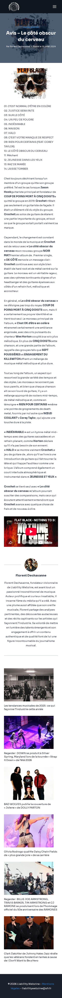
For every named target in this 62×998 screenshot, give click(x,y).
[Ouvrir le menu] (54, 6)
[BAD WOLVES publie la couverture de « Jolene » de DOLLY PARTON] (31, 783)
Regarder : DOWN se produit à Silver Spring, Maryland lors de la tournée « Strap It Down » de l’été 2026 (30, 757)
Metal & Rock (31, 27)
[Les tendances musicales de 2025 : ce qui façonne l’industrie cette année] (31, 684)
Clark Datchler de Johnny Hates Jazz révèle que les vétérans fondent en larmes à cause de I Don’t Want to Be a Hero (31, 957)
